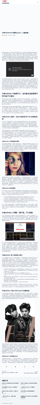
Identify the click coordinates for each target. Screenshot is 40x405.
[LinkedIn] (33, 367)
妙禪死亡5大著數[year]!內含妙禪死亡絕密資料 (29, 383)
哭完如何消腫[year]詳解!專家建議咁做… (28, 391)
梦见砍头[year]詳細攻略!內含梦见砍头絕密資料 (10, 383)
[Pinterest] (24, 367)
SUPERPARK (5, 3)
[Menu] (37, 2)
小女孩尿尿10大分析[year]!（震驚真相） (28, 387)
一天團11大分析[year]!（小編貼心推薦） (9, 396)
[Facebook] (6, 367)
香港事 (14, 35)
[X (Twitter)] (15, 367)
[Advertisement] (20, 16)
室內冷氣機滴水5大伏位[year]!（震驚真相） (10, 387)
